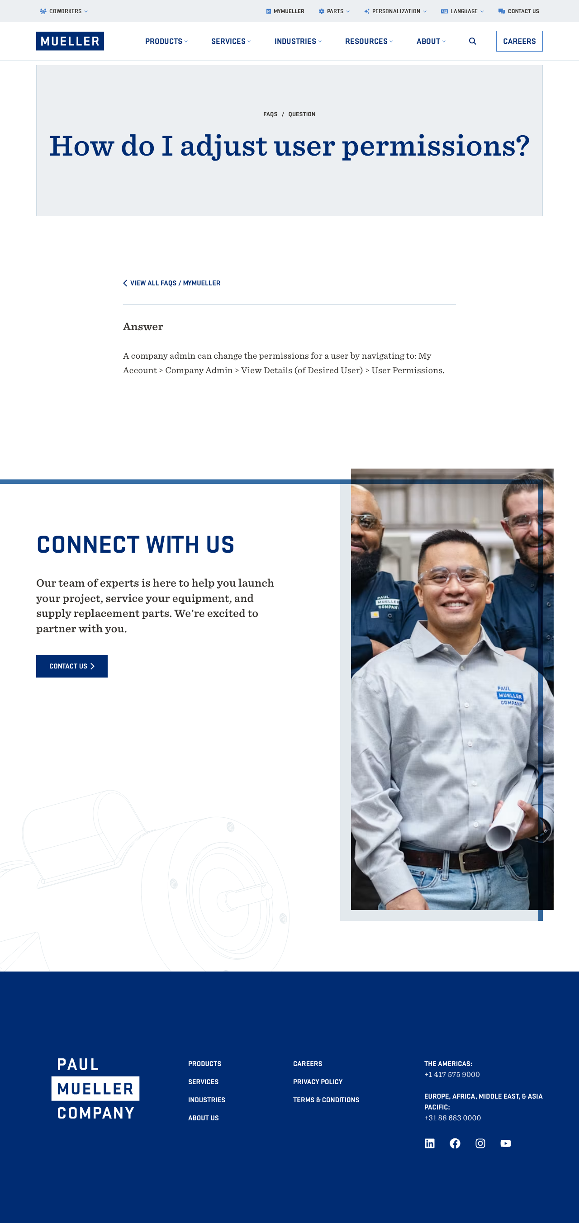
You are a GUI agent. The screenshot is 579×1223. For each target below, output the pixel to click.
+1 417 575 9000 (452, 1074)
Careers (519, 41)
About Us (203, 1118)
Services (203, 1081)
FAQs (271, 114)
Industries (206, 1099)
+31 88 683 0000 (452, 1118)
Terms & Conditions (326, 1099)
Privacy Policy (317, 1081)
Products (204, 1063)
